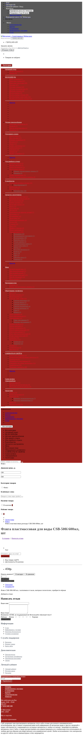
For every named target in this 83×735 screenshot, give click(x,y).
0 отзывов (6, 538)
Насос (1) (13, 206)
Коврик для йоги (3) (16, 324)
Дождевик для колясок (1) (19, 124)
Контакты (8, 642)
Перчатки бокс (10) (20, 191)
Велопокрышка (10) (20, 238)
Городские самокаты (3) (18, 355)
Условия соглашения (11, 634)
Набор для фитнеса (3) (18, 328)
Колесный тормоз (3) (17, 204)
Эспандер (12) (18, 343)
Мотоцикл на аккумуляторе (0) (20, 387)
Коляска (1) (14, 126)
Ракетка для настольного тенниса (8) (22, 177)
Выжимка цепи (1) (20, 240)
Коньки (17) (14, 142)
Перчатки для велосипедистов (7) (25, 398)
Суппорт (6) (14, 224)
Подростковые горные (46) (19, 95)
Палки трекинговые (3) (18, 175)
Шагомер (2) (14, 349)
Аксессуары (9, 390)
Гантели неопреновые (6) (22, 306)
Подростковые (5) (16, 93)
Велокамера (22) (19, 234)
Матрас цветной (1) (16, 165)
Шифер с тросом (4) (17, 228)
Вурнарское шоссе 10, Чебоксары (21, 11)
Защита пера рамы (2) (21, 246)
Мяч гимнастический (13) (19, 275)
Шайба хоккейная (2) (17, 153)
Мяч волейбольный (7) (17, 273)
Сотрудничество (16, 25)
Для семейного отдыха (12, 161)
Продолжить (6, 619)
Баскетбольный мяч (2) (18, 269)
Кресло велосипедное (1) (18, 128)
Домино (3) (14, 285)
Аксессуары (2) (15, 136)
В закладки (19, 574)
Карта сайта (9, 646)
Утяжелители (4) (15, 347)
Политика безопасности (13, 632)
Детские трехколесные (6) (19, 89)
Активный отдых (10, 69)
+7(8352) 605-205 (11, 42)
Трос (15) (13, 226)
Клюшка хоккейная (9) (17, 140)
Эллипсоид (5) (18, 342)
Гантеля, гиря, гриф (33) (18, 298)
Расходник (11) (15, 218)
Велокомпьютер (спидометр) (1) (24, 236)
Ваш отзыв (5, 613)
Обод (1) (16, 255)
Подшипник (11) (15, 216)
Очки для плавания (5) (21, 320)
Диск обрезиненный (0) (18, 316)
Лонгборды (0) (15, 359)
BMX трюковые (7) (16, 79)
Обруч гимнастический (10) (19, 330)
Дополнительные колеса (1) (23, 244)
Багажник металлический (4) (20, 199)
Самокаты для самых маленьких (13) (23, 363)
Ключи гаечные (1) (16, 202)
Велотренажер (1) (16, 296)
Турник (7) (13, 345)
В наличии (8, 505)
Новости (8, 696)
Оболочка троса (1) (20, 257)
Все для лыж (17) (16, 138)
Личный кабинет (10, 669)
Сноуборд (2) (14, 150)
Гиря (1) (16, 310)
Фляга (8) (13, 402)
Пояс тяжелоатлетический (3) (20, 334)
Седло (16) (13, 222)
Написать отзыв (17, 538)
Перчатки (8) (14, 396)
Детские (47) (14, 85)
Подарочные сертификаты (13, 656)
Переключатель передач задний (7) (22, 212)
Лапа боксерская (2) (20, 185)
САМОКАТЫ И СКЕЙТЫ (13, 353)
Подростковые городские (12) (20, 97)
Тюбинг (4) (13, 151)
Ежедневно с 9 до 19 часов (19, 13)
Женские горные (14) (17, 91)
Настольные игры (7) (17, 169)
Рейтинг (4, 617)
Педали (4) (13, 210)
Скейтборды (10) (16, 365)
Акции (7, 660)
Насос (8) (17, 253)
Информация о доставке (18, 30)
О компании (14, 28)
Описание (9, 585)
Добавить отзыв (7, 594)
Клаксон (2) (18, 251)
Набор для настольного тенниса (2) (22, 287)
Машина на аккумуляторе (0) (20, 385)
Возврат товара (10, 644)
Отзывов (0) (9, 587)
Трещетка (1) (18, 259)
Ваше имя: (5, 603)
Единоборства (9, 181)
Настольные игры (11, 283)
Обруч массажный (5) (17, 332)
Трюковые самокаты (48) (18, 367)
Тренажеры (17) (15, 340)
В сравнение (29, 574)
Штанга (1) (17, 312)
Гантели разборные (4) (21, 308)
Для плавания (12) (16, 318)
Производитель (10, 654)
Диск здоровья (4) (16, 314)
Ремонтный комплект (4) (18, 220)
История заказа (10, 671)
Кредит (12, 27)
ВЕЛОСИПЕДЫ (10, 77)
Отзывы (8, 687)
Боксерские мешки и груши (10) (21, 183)
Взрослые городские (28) (18, 83)
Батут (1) (13, 293)
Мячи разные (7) (15, 279)
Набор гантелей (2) (16, 326)
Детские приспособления (13, 122)
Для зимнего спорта (11, 134)
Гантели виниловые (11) (22, 300)
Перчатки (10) (15, 189)
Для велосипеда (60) (17, 232)
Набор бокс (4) (15, 187)
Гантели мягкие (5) (20, 302)
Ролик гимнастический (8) (19, 336)
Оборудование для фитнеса (14, 291)
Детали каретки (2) (20, 242)
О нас (12, 32)
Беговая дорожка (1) (17, 295)
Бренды (12, 103)
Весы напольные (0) (17, 200)
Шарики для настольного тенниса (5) (26, 171)
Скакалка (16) (14, 338)
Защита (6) (13, 392)
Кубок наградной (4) (17, 394)
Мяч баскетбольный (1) (18, 271)
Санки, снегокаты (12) (17, 146)
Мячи (7, 267)
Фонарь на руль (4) (16, 404)
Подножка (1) (14, 214)
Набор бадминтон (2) (17, 167)
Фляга (7, 522)
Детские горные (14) (17, 87)
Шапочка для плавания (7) (22, 322)
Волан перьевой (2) (16, 71)
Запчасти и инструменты (13, 195)
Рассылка (8, 673)
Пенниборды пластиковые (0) (20, 361)
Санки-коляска (10, 379)
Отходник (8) (14, 208)
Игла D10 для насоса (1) (21, 249)
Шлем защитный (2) (17, 230)
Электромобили (10, 381)
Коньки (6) (13, 73)
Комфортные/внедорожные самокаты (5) (24, 357)
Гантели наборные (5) (21, 304)
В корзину (5, 579)
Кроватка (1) (14, 130)
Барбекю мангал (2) (16, 163)
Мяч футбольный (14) (17, 277)
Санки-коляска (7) (16, 148)
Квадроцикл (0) (15, 383)
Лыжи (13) (13, 144)
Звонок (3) (17, 247)
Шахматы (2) (18, 173)
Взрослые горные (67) (17, 81)
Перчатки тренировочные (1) (23, 400)
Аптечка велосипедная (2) (19, 197)
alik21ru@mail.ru (16, 15)
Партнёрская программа (13, 658)
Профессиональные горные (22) (21, 99)
